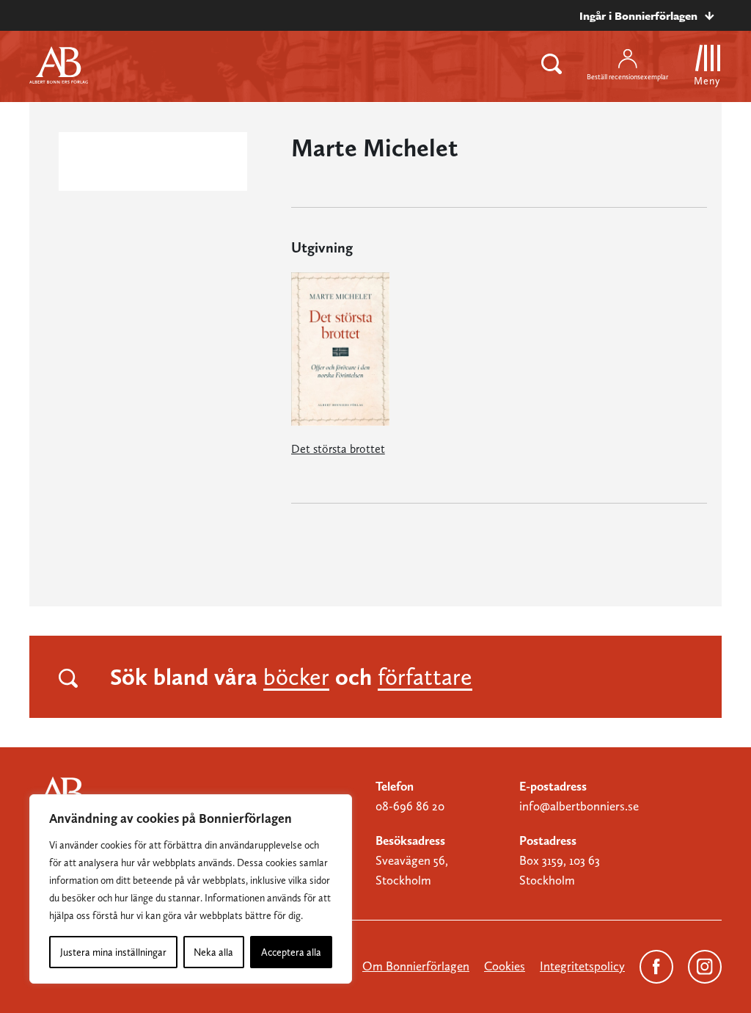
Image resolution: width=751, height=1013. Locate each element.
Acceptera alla (291, 952)
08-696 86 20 (410, 806)
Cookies (504, 966)
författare (425, 677)
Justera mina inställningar (113, 952)
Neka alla (213, 952)
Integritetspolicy (582, 966)
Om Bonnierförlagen (415, 966)
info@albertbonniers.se (579, 806)
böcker (296, 677)
